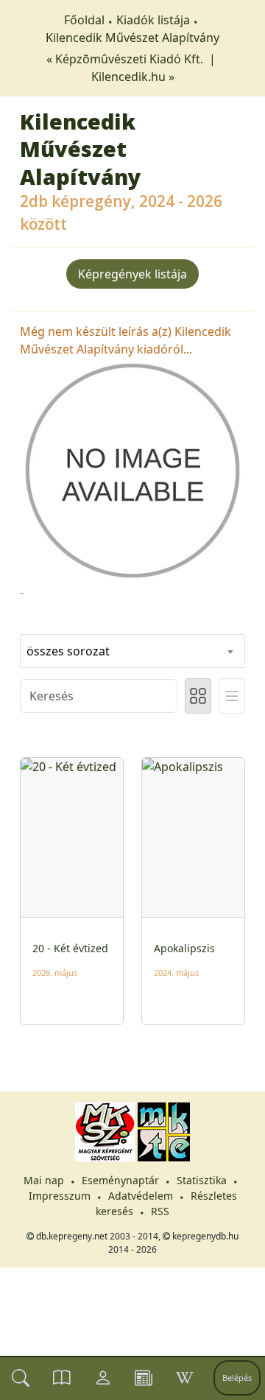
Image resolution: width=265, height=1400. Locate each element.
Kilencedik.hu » (132, 76)
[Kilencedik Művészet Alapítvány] (132, 469)
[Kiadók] (143, 1378)
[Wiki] (185, 1378)
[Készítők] (103, 1378)
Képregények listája (132, 274)
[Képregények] (62, 1378)
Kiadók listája (153, 20)
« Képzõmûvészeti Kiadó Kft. (126, 59)
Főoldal (84, 20)
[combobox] (132, 651)
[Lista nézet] (232, 696)
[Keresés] (20, 1378)
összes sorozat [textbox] (68, 651)
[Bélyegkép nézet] (198, 696)
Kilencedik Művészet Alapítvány (132, 37)
